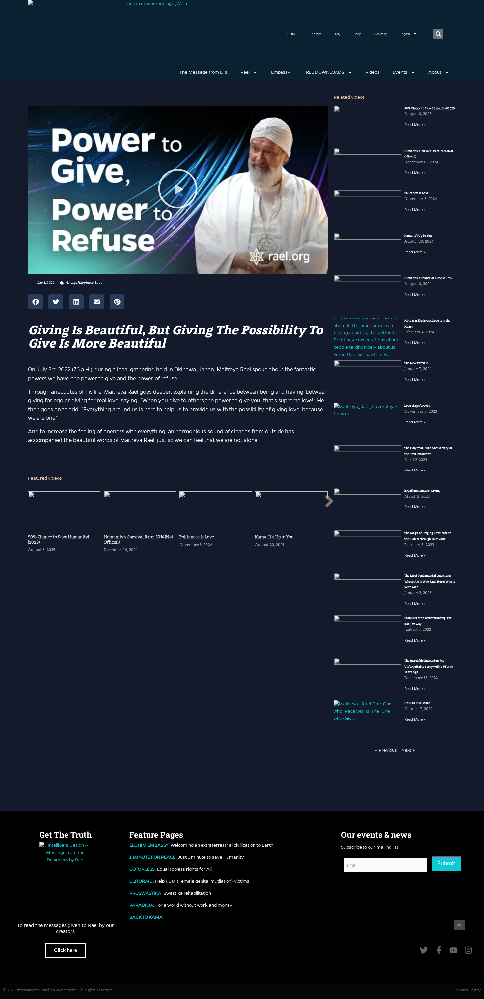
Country (380, 34)
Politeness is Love (416, 193)
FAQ (337, 34)
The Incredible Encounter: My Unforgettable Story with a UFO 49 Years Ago (428, 666)
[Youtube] (453, 950)
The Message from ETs (203, 72)
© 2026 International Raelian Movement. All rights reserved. (58, 990)
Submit (446, 863)
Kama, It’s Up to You (418, 235)
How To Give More (417, 703)
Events (400, 72)
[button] (438, 34)
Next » (408, 750)
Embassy (280, 72)
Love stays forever (417, 405)
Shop (357, 34)
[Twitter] (424, 950)
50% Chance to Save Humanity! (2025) (429, 108)
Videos (372, 72)
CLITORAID (141, 881)
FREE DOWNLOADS (323, 72)
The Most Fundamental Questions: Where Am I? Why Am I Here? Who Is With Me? (429, 581)
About (434, 72)
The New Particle (416, 363)
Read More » (415, 124)
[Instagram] (468, 950)
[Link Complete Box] (64, 524)
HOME (292, 34)
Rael (245, 72)
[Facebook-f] (439, 950)
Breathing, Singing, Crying (422, 490)
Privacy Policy (467, 990)
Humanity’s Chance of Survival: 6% (428, 278)
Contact (316, 34)
